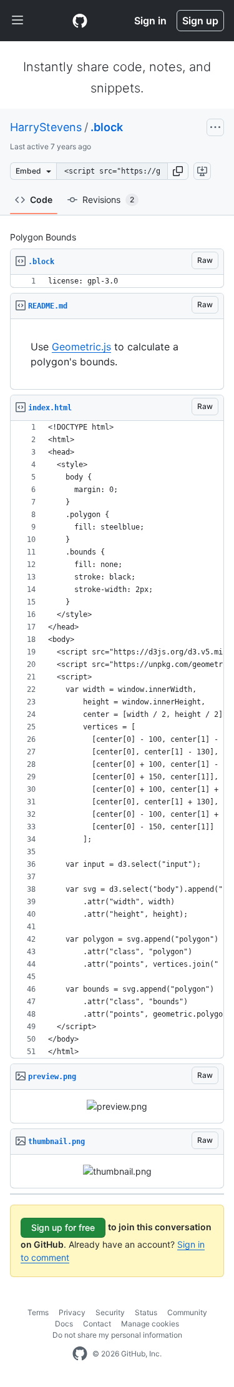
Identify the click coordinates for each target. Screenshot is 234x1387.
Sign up (200, 20)
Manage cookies (150, 1323)
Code (41, 199)
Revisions (108, 199)
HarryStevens (46, 127)
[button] (177, 171)
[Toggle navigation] (17, 20)
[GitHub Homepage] (79, 1354)
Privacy (72, 1312)
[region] (117, 281)
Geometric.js (81, 346)
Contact (97, 1323)
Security (110, 1312)
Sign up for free (63, 1227)
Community (187, 1312)
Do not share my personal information (117, 1335)
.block (106, 127)
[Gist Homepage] (79, 20)
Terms (38, 1312)
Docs (64, 1323)
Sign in (150, 20)
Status (146, 1312)
